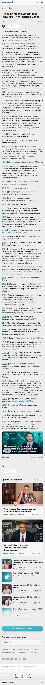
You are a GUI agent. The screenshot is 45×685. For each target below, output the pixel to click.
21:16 (3, 166)
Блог (11, 8)
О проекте (34, 649)
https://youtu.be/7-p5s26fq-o (22, 401)
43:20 (4, 267)
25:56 (4, 198)
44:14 (4, 278)
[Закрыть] (42, 683)
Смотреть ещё (22, 616)
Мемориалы (6, 652)
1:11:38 (4, 415)
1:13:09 (4, 422)
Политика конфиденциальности (27, 666)
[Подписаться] (41, 642)
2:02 (3, 44)
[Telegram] (16, 659)
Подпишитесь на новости (14, 637)
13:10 (3, 116)
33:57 (4, 230)
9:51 (3, 92)
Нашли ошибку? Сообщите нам (11, 670)
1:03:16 (4, 353)
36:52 (4, 236)
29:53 (4, 208)
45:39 (4, 284)
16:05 (4, 140)
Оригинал (5, 457)
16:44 (4, 147)
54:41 (4, 323)
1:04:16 (4, 364)
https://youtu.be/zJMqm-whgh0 (14, 232)
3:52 (3, 52)
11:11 (3, 101)
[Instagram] (7, 659)
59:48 (4, 342)
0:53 (3, 35)
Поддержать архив (23, 628)
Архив (4, 8)
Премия (33, 652)
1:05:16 (4, 372)
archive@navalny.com (8, 666)
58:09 (4, 338)
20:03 (4, 162)
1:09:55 (4, 405)
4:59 (4, 70)
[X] (3, 659)
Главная (5, 649)
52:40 (4, 317)
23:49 (4, 188)
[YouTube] (24, 659)
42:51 (4, 249)
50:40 (4, 308)
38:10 (4, 243)
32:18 (4, 217)
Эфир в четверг (9, 471)
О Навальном (23, 649)
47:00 (4, 295)
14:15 (4, 134)
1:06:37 (4, 381)
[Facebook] (20, 659)
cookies (11, 682)
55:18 (4, 329)
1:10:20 (4, 411)
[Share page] (42, 8)
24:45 (4, 192)
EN (38, 2)
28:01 (4, 204)
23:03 (4, 182)
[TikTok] (11, 659)
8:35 (3, 81)
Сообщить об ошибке (35, 457)
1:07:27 (4, 399)
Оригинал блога (19, 652)
